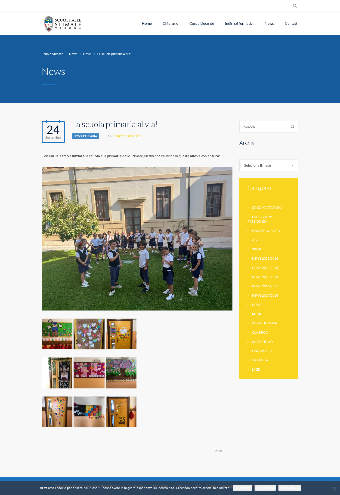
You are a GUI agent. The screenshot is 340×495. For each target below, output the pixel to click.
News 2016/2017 (265, 286)
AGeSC (257, 240)
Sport (257, 249)
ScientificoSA (264, 323)
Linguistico (263, 351)
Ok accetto (242, 488)
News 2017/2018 (265, 295)
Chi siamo (170, 23)
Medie (257, 314)
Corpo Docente (201, 23)
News (269, 23)
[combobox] (268, 165)
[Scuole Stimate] (62, 23)
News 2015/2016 (265, 258)
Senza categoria (267, 207)
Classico (260, 332)
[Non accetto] (334, 488)
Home (147, 23)
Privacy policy (290, 488)
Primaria (90, 136)
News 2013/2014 (265, 277)
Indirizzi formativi (239, 23)
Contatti (291, 23)
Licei (256, 369)
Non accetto (265, 488)
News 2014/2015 (265, 268)
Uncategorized (266, 231)
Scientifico (262, 342)
